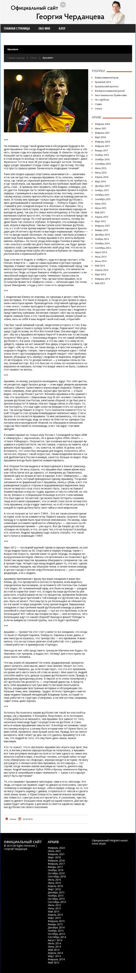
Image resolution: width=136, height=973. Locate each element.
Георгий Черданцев (15, 849)
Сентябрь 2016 (103, 163)
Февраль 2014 (102, 278)
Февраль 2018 (102, 141)
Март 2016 (100, 181)
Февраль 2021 (102, 132)
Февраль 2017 (102, 146)
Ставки (98, 104)
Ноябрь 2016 (102, 154)
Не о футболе (102, 99)
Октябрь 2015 (102, 194)
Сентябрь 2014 (103, 247)
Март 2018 (100, 137)
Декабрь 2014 (102, 234)
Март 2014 (100, 274)
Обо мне (44, 28)
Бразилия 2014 (103, 82)
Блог (62, 28)
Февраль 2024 (102, 123)
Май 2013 (100, 283)
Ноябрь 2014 (102, 239)
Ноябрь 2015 (102, 190)
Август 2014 (101, 252)
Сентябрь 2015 (103, 199)
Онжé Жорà (99, 843)
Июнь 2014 (100, 261)
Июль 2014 (100, 256)
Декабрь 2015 (102, 185)
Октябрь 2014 (102, 243)
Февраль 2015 (102, 225)
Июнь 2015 (100, 208)
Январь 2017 (101, 150)
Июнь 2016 (100, 172)
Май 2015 (100, 212)
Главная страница (17, 28)
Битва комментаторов (106, 77)
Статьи (33, 57)
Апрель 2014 (101, 270)
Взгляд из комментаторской (110, 90)
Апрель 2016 (101, 177)
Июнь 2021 (100, 128)
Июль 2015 (100, 203)
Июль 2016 (100, 168)
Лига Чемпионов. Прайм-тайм (111, 95)
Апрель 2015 (101, 216)
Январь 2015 (101, 230)
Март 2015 (100, 221)
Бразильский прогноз (106, 86)
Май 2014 (100, 265)
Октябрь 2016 (102, 159)
